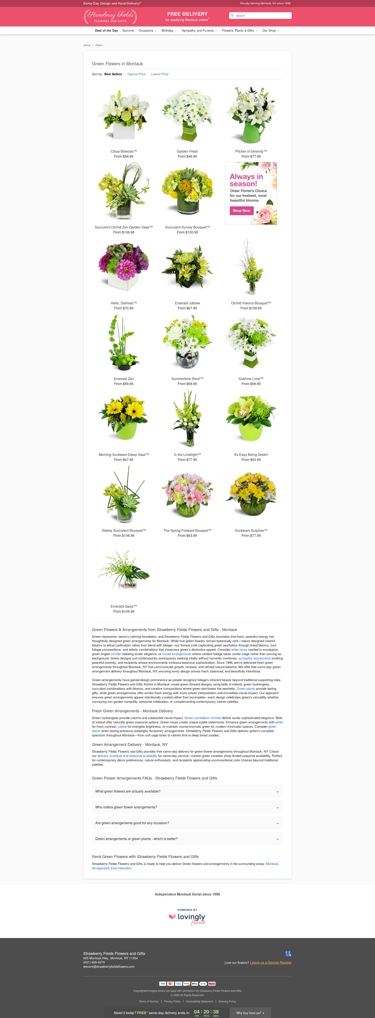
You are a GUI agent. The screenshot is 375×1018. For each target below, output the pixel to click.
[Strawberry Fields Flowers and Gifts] (114, 16)
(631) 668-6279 (94, 962)
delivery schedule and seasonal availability (127, 755)
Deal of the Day (106, 30)
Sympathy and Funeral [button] (198, 30)
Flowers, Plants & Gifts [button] (238, 30)
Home (86, 45)
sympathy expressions (254, 658)
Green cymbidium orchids (202, 717)
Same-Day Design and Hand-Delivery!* (112, 3)
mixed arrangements (176, 653)
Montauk (272, 863)
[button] (363, 999)
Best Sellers (113, 74)
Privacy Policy (172, 1001)
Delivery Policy (227, 1001)
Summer (128, 30)
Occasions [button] (146, 30)
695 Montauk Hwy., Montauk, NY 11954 (110, 958)
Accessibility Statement (199, 1001)
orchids (115, 653)
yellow (122, 726)
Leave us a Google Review (271, 962)
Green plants (246, 688)
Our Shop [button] (269, 30)
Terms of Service (149, 1001)
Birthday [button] (168, 30)
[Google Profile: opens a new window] (289, 954)
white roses (239, 649)
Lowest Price (160, 74)
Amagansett (100, 868)
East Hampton (121, 868)
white (279, 722)
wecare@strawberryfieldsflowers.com (109, 966)
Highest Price (136, 74)
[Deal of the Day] (251, 193)
